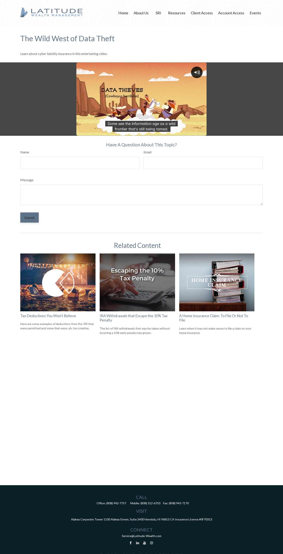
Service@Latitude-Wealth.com (141, 536)
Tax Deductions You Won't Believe (48, 315)
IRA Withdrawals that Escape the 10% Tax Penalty (134, 317)
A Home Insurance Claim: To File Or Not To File (213, 317)
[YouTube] (145, 543)
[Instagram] (152, 543)
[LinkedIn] (137, 543)
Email (147, 152)
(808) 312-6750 (150, 503)
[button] (123, 13)
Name (24, 152)
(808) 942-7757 (116, 503)
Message (26, 180)
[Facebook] (130, 543)
